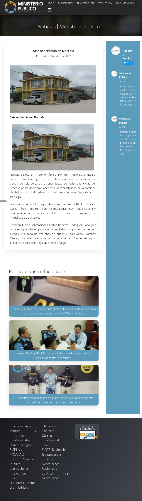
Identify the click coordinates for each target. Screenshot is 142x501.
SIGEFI (46, 445)
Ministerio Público (125, 75)
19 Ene (122, 81)
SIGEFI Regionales (54, 450)
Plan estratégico (21, 445)
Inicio (51, 3)
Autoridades (65, 3)
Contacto (48, 431)
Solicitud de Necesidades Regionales (55, 463)
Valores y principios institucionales (23, 435)
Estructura (105, 3)
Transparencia (85, 3)
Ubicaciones (50, 426)
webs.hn (119, 498)
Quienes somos (20, 426)
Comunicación (124, 3)
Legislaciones (19, 468)
